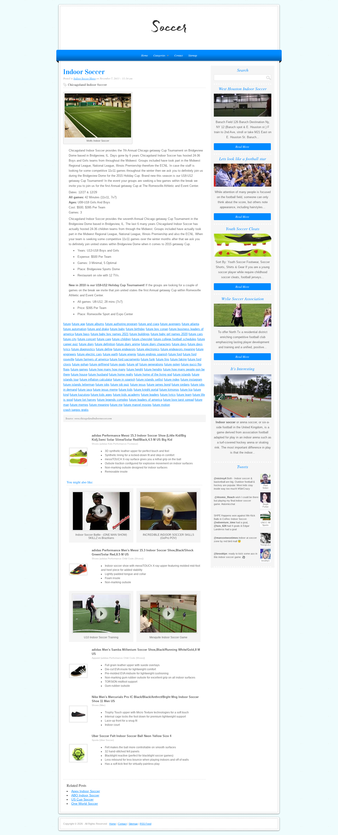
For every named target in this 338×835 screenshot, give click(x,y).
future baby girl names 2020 (169, 334)
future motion (161, 404)
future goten (172, 364)
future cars (196, 334)
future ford (175, 354)
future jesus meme (105, 389)
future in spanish (124, 379)
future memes (79, 404)
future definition (105, 344)
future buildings (139, 334)
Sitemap (192, 55)
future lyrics (168, 394)
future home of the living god (153, 374)
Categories (158, 56)
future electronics (148, 349)
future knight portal (146, 389)
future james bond (159, 384)
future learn (184, 394)
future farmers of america (92, 359)
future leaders (150, 394)
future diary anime (128, 344)
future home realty (121, 374)
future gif (132, 364)
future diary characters (156, 344)
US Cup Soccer (82, 799)
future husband (98, 374)
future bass (82, 334)
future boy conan (157, 329)
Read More (242, 147)
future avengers (170, 324)
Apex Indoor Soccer (85, 791)
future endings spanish (152, 354)
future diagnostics (83, 349)
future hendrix (153, 369)
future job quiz (119, 384)
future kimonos (169, 389)
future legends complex (112, 399)
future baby (117, 329)
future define (104, 349)
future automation (74, 329)
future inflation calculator (96, 379)
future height (134, 369)
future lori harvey (85, 399)
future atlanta (190, 324)
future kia (186, 389)
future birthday (135, 329)
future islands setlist (149, 379)
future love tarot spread (178, 399)
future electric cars (89, 354)
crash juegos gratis (76, 410)
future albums (95, 324)
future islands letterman (79, 384)
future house (79, 374)
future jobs (102, 384)
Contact (178, 55)
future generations (151, 364)
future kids (126, 389)
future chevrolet (142, 339)
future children (121, 339)
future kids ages (101, 394)
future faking (178, 359)
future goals (118, 364)
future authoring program (121, 324)
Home (112, 823)
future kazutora (80, 394)
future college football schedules (174, 339)
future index (172, 379)
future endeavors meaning (177, 349)
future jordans (181, 384)
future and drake (98, 329)
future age (78, 324)
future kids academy (126, 394)
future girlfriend (99, 364)
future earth (110, 354)
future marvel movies (137, 404)
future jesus (138, 384)
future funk (148, 359)
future (67, 324)
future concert (86, 339)
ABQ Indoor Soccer (85, 795)
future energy (127, 354)
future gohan (80, 364)
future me (116, 404)
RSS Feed (145, 823)
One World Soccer (84, 803)
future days (179, 344)
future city (70, 339)
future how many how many (107, 369)
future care (104, 339)
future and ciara (148, 324)
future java (85, 389)
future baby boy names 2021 (110, 334)
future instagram (191, 379)
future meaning (99, 404)
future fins (162, 359)
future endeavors (124, 349)
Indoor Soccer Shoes (85, 78)
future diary (86, 344)
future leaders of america (145, 399)
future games (79, 369)
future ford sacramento (125, 359)
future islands (182, 374)
